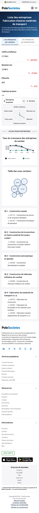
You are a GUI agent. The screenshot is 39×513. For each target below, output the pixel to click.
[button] (19, 356)
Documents (5, 403)
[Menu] (36, 8)
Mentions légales (19, 500)
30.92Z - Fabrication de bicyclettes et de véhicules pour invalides (19, 307)
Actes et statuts (7, 368)
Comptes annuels (7, 377)
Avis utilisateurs (7, 443)
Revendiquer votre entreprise (11, 409)
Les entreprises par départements (28, 41)
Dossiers (4, 397)
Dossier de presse (7, 440)
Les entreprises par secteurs (10, 41)
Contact (4, 431)
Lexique (4, 400)
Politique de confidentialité (19, 505)
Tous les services (7, 362)
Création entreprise (8, 365)
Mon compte (8, 453)
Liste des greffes (7, 411)
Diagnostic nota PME (8, 380)
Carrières (5, 437)
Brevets (4, 374)
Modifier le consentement (19, 507)
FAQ (3, 446)
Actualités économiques (10, 394)
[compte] (32, 8)
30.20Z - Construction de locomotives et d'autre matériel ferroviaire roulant (19, 244)
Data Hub (5, 406)
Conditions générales (19, 503)
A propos (5, 428)
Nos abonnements (8, 434)
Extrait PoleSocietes (8, 371)
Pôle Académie (7, 414)
